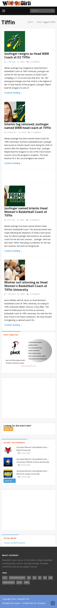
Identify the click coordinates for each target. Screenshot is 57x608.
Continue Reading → (13, 92)
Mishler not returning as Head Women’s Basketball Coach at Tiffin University (25, 286)
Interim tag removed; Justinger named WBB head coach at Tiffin (27, 126)
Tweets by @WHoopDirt (14, 542)
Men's (8, 429)
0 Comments (34, 62)
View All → (9, 480)
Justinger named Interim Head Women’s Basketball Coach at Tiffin (25, 212)
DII (45, 578)
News (22, 62)
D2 (29, 578)
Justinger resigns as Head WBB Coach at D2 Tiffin (26, 55)
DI (40, 578)
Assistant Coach (17, 578)
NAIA (27, 582)
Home (30, 22)
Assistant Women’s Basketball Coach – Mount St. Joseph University (33, 472)
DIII (50, 578)
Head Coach (8, 582)
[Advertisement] (30, 175)
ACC (5, 578)
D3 (34, 578)
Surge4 (17, 603)
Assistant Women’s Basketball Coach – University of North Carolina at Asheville (33, 460)
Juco (19, 582)
